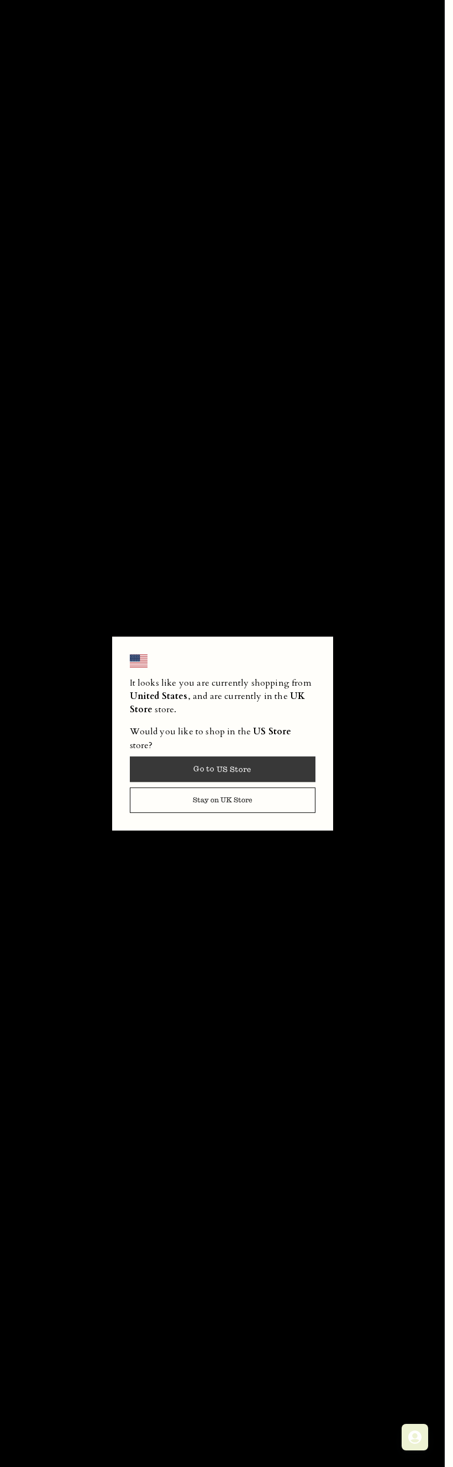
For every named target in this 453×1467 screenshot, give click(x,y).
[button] (222, 800)
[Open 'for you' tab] (415, 1437)
